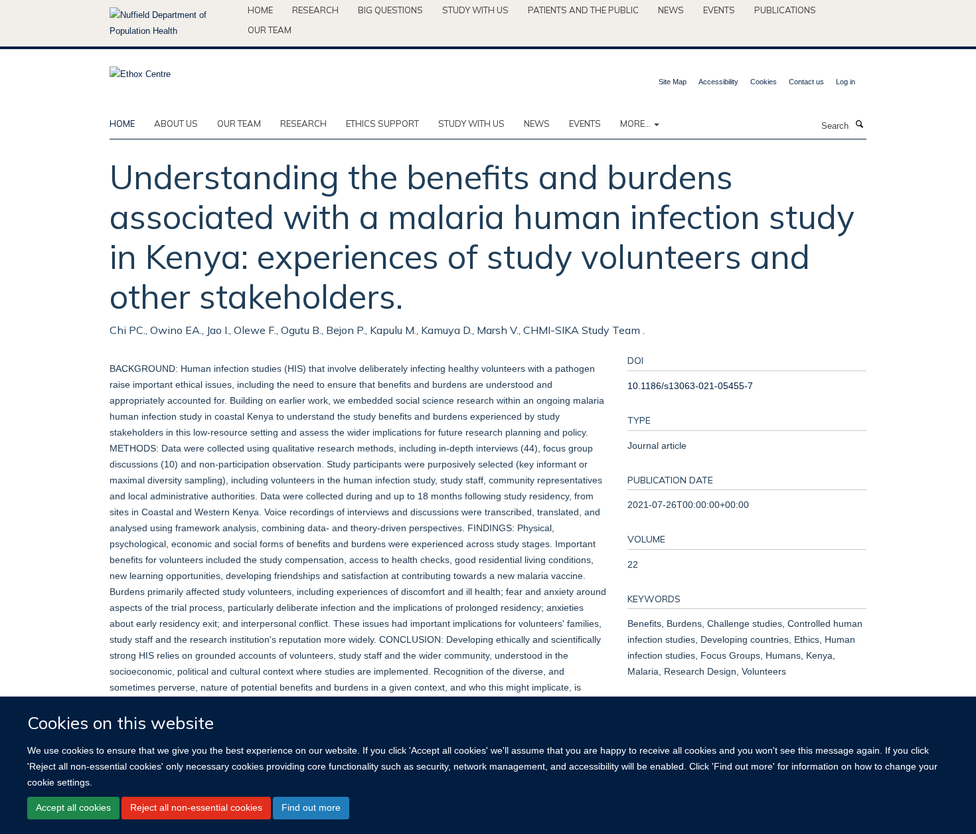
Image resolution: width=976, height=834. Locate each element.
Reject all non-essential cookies (196, 807)
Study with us (475, 10)
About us (176, 123)
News (671, 10)
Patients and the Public (583, 10)
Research (315, 10)
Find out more (311, 807)
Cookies (763, 82)
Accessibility (718, 82)
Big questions (390, 10)
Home (260, 10)
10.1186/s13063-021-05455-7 (690, 385)
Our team (269, 30)
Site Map (673, 82)
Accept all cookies (73, 807)
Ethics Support (382, 123)
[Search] (859, 125)
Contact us (806, 82)
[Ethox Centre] (140, 70)
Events (719, 10)
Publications (785, 10)
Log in (845, 82)
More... (636, 123)
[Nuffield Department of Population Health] (174, 23)
